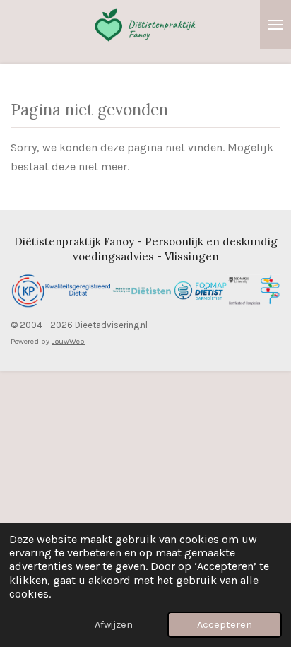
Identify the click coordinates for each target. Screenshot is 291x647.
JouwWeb (68, 341)
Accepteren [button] (224, 625)
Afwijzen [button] (114, 625)
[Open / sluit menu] (275, 24)
